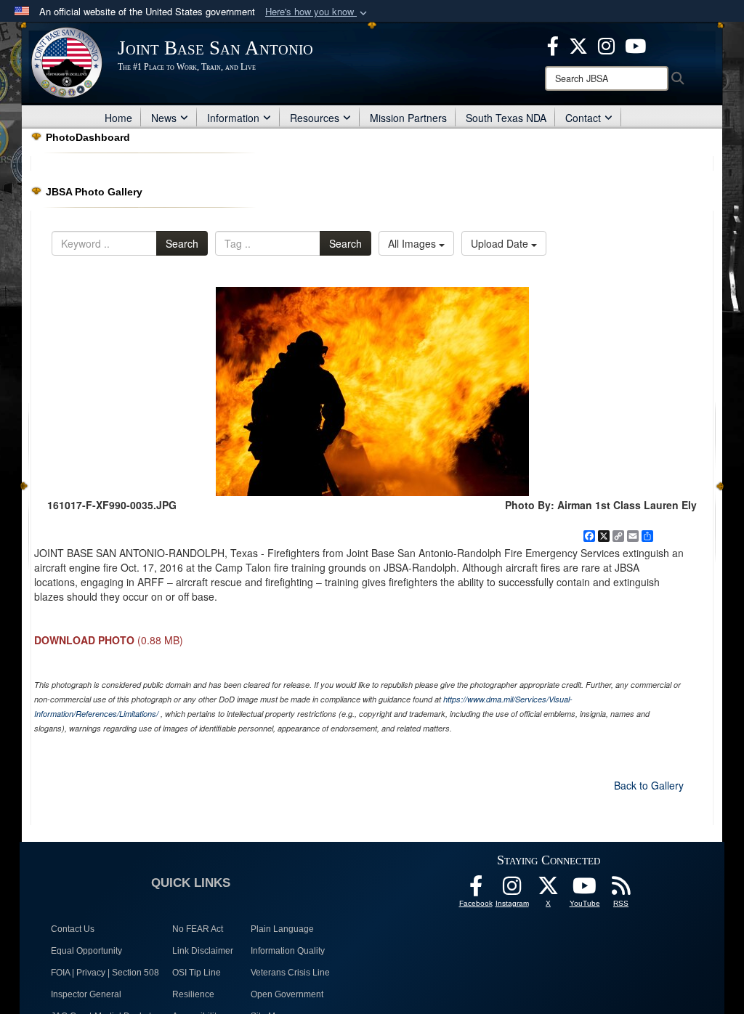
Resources (314, 117)
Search (182, 243)
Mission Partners (408, 117)
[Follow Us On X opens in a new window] (548, 890)
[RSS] (621, 890)
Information (233, 117)
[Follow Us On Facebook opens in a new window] (476, 890)
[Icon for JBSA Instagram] (512, 890)
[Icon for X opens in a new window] (578, 44)
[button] (317, 12)
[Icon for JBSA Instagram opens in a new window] (606, 44)
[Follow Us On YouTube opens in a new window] (585, 890)
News (164, 117)
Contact (583, 117)
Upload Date (501, 243)
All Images (413, 243)
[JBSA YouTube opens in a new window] (635, 44)
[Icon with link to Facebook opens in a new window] (553, 44)
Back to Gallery (649, 785)
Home (118, 117)
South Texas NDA (506, 117)
